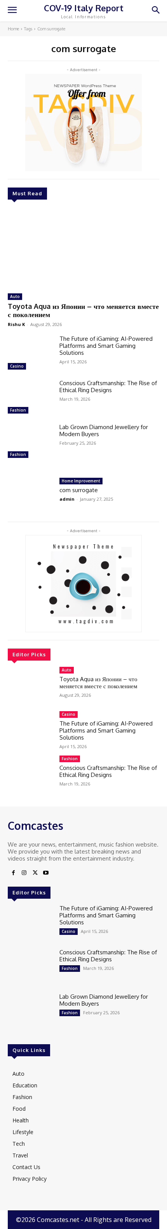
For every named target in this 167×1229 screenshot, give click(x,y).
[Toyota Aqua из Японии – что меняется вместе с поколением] (83, 247)
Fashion (18, 410)
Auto (15, 296)
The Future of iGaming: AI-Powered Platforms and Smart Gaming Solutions (106, 345)
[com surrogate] (30, 496)
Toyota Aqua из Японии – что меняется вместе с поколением (83, 310)
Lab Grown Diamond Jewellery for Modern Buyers (103, 430)
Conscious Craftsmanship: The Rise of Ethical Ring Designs (108, 386)
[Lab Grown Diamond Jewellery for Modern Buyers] (30, 442)
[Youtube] (45, 873)
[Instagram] (24, 873)
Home (13, 29)
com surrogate (78, 490)
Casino (17, 366)
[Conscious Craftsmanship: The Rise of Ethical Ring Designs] (30, 398)
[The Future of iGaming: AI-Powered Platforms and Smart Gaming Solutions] (30, 353)
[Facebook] (13, 873)
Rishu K (16, 324)
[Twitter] (35, 873)
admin (67, 499)
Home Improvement (81, 481)
